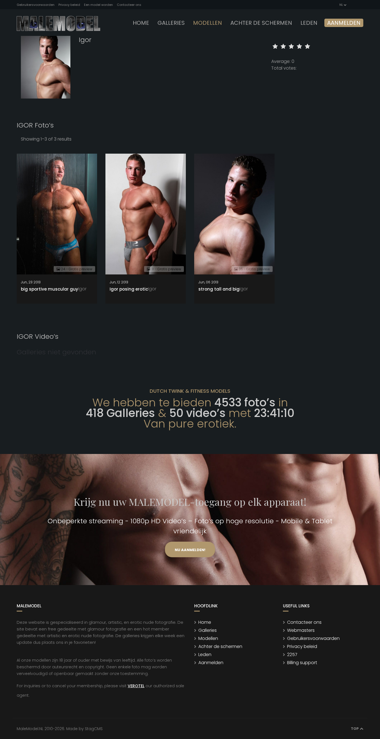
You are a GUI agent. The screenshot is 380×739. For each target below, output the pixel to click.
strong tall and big (219, 289)
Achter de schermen (261, 23)
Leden (204, 654)
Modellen (208, 638)
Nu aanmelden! (190, 550)
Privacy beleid (69, 5)
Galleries (171, 23)
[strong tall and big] (234, 214)
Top (355, 728)
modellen (207, 23)
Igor (82, 289)
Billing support (302, 662)
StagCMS (94, 728)
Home (141, 23)
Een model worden (98, 5)
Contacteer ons (129, 5)
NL (341, 5)
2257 (292, 654)
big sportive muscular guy (49, 289)
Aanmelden (344, 23)
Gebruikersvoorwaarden (36, 5)
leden (308, 23)
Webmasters (301, 630)
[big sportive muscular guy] (57, 214)
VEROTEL (136, 686)
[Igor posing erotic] (145, 214)
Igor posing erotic (129, 289)
